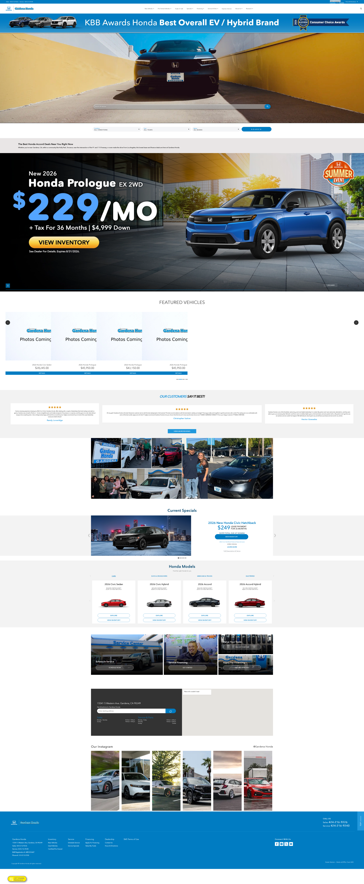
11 (358, 221)
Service (336, 825)
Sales (335, 822)
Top (361, 824)
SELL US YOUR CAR (242, 647)
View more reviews (182, 431)
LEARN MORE (232, 547)
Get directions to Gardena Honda (108, 707)
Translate (341, 3)
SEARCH (256, 129)
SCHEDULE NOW (115, 668)
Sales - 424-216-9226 (12, 1)
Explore (113, 615)
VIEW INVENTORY (231, 537)
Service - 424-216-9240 (26, 1)
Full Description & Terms (232, 551)
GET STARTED (187, 668)
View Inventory (113, 620)
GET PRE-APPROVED (242, 668)
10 (358, 220)
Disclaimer (331, 285)
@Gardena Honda (263, 746)
